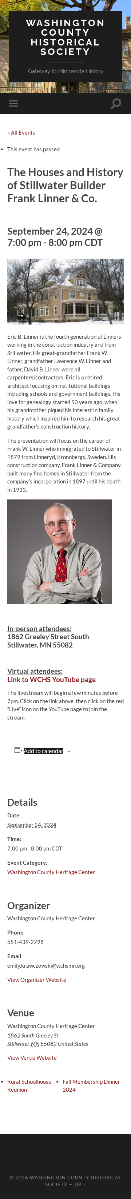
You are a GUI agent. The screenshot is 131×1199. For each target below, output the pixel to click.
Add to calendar (43, 751)
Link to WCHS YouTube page (51, 679)
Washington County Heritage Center (51, 872)
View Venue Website (32, 1057)
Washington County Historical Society (66, 37)
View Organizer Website (36, 979)
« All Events (21, 132)
